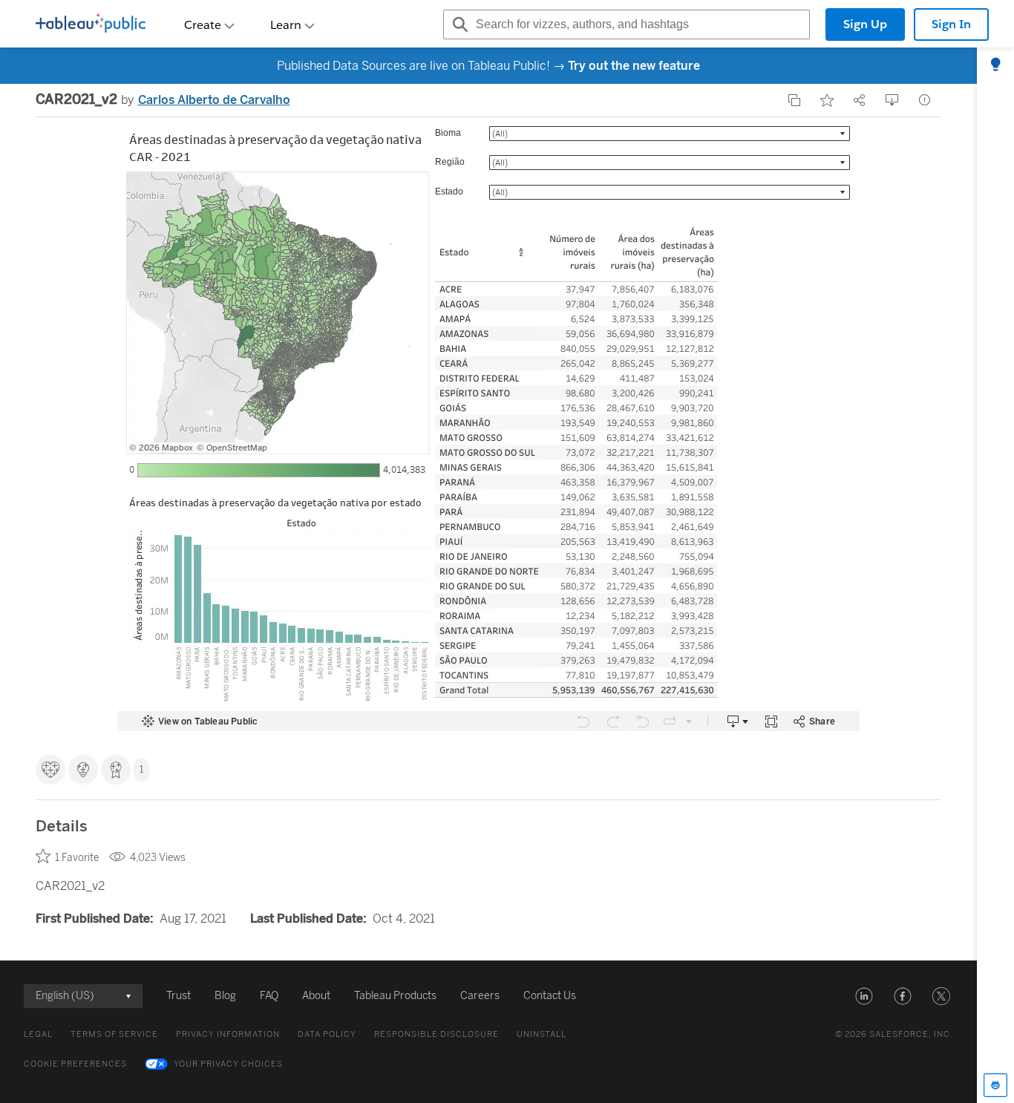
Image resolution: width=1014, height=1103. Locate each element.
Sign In (951, 24)
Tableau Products (395, 995)
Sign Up (865, 24)
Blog (225, 995)
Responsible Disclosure (436, 1034)
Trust (178, 995)
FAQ (269, 995)
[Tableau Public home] (90, 24)
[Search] (458, 24)
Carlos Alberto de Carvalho (214, 100)
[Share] (859, 100)
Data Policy (327, 1034)
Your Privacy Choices (228, 1064)
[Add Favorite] (827, 100)
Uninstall (541, 1034)
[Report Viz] (925, 100)
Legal (38, 1034)
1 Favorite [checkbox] (77, 857)
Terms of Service (114, 1034)
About (316, 995)
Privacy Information (228, 1034)
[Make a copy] (794, 100)
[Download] (892, 100)
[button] (864, 996)
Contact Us (549, 995)
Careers (480, 995)
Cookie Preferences (75, 1064)
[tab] (995, 65)
